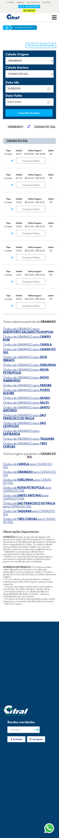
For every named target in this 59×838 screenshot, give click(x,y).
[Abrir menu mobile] (54, 18)
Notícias (46, 2)
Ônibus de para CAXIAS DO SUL (27, 466)
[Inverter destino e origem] (30, 127)
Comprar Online (31, 161)
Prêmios (20, 2)
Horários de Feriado (40, 45)
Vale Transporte (29, 6)
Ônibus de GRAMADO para (28, 331)
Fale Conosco (33, 2)
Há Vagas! (29, 10)
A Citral (10, 2)
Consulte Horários (23, 27)
